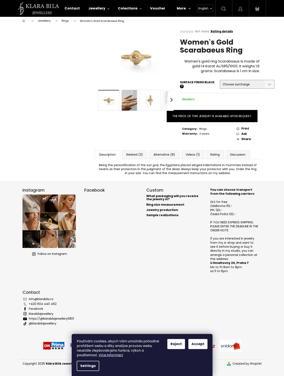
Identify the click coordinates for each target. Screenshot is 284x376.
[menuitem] (72, 8)
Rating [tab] (215, 154)
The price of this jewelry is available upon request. (212, 116)
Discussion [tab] (238, 154)
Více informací (111, 355)
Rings (203, 129)
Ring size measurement (165, 204)
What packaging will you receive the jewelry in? (172, 198)
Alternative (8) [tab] (164, 154)
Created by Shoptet (247, 364)
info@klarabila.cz (41, 299)
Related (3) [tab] (134, 154)
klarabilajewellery (41, 314)
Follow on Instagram (52, 254)
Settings (88, 365)
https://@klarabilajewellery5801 (51, 318)
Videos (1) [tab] (193, 154)
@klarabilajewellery (42, 323)
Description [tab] (107, 154)
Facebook (36, 309)
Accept (198, 344)
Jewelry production (162, 210)
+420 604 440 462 (43, 304)
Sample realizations (162, 215)
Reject (176, 344)
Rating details (222, 31)
